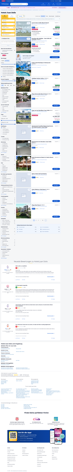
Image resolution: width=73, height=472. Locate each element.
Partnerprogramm (25, 453)
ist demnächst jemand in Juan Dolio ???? (30, 407)
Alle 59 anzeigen (4, 258)
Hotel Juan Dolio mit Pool (5, 357)
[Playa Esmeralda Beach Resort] (23, 100)
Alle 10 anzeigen (4, 171)
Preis (47, 16)
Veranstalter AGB (40, 450)
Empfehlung (57, 16)
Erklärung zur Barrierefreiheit (42, 462)
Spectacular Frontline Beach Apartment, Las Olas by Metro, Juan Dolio (42, 126)
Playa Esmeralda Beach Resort (40, 94)
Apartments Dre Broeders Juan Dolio (41, 141)
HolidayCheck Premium (11, 460)
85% (8, 85)
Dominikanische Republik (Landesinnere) (23, 368)
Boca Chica (3, 361)
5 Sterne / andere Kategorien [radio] (8, 68)
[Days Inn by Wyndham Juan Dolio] (23, 116)
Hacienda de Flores (49, 393)
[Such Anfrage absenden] (27, 4)
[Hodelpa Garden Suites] (23, 84)
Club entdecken (54, 7)
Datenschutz (39, 453)
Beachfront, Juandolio (34, 388)
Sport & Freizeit (3, 381)
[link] (43, 4)
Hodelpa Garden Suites (38, 78)
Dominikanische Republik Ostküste (22, 367)
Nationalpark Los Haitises (5, 364)
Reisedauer (4, 29)
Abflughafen (4, 22)
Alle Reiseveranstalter (11, 464)
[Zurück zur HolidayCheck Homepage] (5, 4)
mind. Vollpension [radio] (6, 132)
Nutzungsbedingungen (41, 451)
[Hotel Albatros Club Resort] (23, 195)
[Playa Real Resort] (23, 211)
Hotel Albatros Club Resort (39, 189)
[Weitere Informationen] (55, 32)
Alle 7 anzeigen (3, 112)
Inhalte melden (10, 466)
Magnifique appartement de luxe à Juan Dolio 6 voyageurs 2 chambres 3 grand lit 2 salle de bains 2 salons (53, 391)
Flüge (32, 383)
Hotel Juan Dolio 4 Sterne (5, 351)
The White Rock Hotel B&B (20, 397)
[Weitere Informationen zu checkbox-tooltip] (14, 50)
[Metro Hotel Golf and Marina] (23, 179)
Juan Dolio (17, 360)
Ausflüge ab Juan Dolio (27, 408)
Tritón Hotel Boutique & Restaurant (41, 62)
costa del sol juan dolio (35, 391)
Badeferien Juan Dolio (34, 381)
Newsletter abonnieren (11, 457)
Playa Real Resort (36, 205)
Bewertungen (51, 16)
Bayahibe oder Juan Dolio (28, 404)
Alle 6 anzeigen (3, 216)
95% (14, 85)
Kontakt (8, 451)
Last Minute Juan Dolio (35, 380)
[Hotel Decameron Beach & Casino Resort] (23, 163)
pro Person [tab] (7, 60)
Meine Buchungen (10, 450)
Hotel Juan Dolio (48, 394)
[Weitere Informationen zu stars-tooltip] (14, 66)
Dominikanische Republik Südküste (7, 367)
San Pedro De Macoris (4, 360)
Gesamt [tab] (2, 60)
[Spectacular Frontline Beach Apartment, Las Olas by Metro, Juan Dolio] (23, 132)
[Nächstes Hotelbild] (30, 28)
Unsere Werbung (55, 451)
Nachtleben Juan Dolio (4, 407)
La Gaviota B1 (48, 389)
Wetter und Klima (19, 380)
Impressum (39, 466)
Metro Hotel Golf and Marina (39, 173)
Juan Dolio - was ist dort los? (5, 408)
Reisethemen (54, 457)
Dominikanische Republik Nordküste (7, 368)
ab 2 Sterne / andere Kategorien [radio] (8, 73)
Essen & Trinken (3, 382)
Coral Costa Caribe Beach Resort (40, 22)
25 (42, 220)
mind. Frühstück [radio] (5, 129)
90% (11, 85)
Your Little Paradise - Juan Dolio (21, 388)
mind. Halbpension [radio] (6, 130)
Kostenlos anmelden (62, 7)
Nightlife (2, 383)
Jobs (53, 455)
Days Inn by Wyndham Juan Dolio (41, 110)
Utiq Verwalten (39, 457)
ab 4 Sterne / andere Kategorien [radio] (8, 70)
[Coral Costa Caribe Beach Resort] (23, 28)
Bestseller (43, 16)
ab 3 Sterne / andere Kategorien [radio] (8, 71)
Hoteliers (23, 450)
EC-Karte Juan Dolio (27, 406)
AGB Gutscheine (40, 460)
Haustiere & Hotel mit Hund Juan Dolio (7, 354)
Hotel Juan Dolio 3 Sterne (20, 351)
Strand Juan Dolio (26, 405)
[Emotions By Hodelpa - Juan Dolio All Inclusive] (23, 45)
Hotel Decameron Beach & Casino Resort (42, 157)
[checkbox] (8, 51)
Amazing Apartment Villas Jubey (36, 389)
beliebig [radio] (4, 76)
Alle (2, 85)
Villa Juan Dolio (18, 348)
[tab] (4, 16)
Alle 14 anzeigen (4, 152)
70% (5, 85)
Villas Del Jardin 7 (49, 388)
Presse (53, 453)
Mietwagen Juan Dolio (34, 382)
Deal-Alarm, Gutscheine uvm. (12, 455)
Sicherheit (39, 464)
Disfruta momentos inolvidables (36, 390)
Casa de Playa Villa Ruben (20, 389)
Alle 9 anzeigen (3, 205)
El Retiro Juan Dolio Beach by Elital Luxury (23, 396)
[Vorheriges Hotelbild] (17, 28)
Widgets (23, 451)
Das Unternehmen (55, 450)
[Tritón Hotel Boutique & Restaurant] (23, 68)
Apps (8, 462)
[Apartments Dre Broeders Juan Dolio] (23, 147)
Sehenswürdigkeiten (4, 380)
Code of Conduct (25, 455)
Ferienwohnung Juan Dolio (5, 348)
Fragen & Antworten (10, 453)
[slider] (1, 120)
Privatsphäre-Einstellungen (42, 455)
